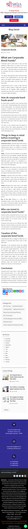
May (6, 353)
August (7, 347)
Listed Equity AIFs (7, 309)
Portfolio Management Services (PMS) (12, 318)
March (6, 357)
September (8, 345)
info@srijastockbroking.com (14, 448)
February (7, 359)
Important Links (5, 521)
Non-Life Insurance (7, 315)
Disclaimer (11, 521)
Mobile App (18, 16)
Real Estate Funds (7, 321)
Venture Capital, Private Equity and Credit (13, 325)
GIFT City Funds (7, 306)
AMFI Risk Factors (22, 523)
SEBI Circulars (14, 523)
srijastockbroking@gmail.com (14, 446)
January (7, 361)
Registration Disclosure (14, 526)
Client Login (9, 16)
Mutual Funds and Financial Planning (11, 312)
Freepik (12, 528)
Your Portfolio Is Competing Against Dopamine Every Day (17, 388)
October (7, 343)
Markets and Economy (19, 309)
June (6, 351)
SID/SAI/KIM (23, 521)
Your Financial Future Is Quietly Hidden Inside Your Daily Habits (17, 377)
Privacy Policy (4, 470)
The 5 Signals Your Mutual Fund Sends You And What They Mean (16, 399)
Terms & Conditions (14, 470)
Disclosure (17, 521)
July (6, 349)
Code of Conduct (6, 523)
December (7, 338)
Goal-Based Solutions (17, 306)
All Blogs (6, 410)
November (7, 340)
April (6, 355)
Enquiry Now (14, 20)
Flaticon (19, 528)
